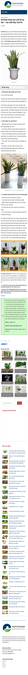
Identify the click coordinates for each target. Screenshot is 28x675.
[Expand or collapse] (25, 87)
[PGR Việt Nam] (14, 5)
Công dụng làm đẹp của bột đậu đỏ (17, 606)
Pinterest (4, 664)
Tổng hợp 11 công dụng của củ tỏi (16, 581)
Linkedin (3, 666)
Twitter (3, 663)
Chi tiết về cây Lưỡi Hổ (15, 287)
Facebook (4, 661)
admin (3, 25)
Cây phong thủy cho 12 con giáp (16, 506)
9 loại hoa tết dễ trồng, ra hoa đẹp (16, 511)
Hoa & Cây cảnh (4, 17)
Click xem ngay (7, 292)
